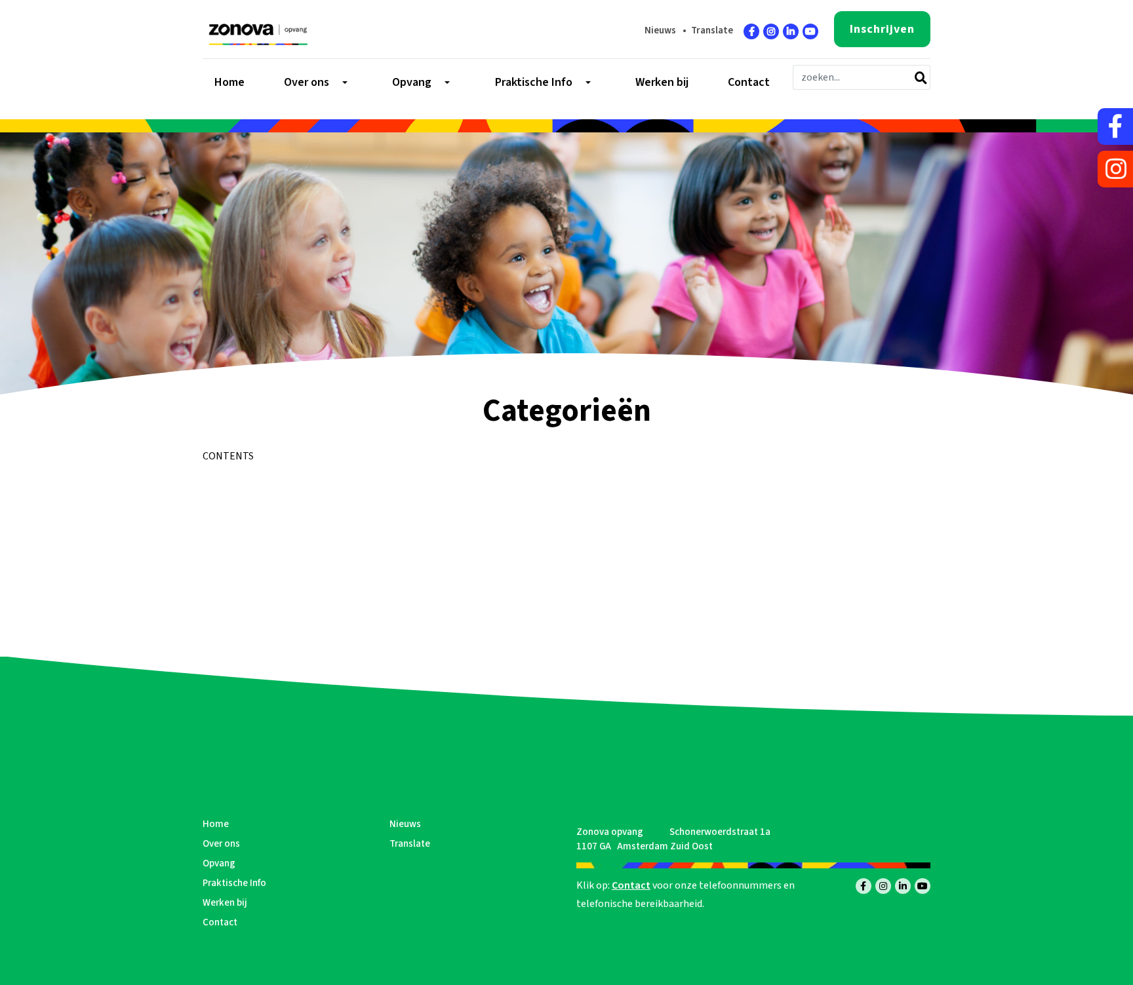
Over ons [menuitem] (306, 82)
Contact (220, 922)
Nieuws (660, 30)
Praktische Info (234, 883)
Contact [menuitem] (749, 82)
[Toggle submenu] (343, 82)
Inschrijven (882, 29)
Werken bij (225, 903)
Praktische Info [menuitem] (533, 82)
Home (216, 824)
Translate (712, 30)
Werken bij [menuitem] (661, 82)
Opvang (219, 863)
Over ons (221, 844)
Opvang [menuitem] (411, 82)
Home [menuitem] (229, 82)
